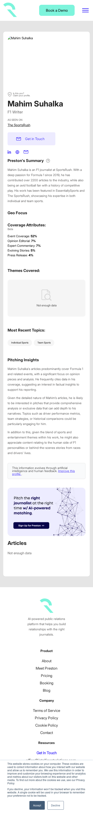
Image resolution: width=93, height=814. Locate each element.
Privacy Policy (46, 718)
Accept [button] (37, 805)
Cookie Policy (46, 725)
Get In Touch (47, 753)
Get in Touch (35, 139)
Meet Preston (46, 668)
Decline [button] (55, 805)
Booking (46, 683)
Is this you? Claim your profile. (21, 94)
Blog (46, 690)
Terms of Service (46, 710)
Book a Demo (57, 10)
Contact (46, 733)
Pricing (46, 675)
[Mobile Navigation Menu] (85, 10)
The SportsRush (19, 125)
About (46, 661)
